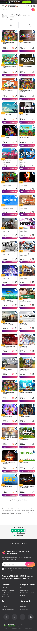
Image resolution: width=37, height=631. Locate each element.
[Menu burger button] (3, 6)
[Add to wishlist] (13, 48)
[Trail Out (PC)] (10, 432)
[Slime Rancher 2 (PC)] (10, 409)
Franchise (4, 606)
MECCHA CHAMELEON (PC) (26, 42)
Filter (9, 25)
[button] (34, 6)
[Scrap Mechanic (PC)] (27, 432)
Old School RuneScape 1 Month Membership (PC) (27, 487)
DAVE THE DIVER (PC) (7, 486)
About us (4, 587)
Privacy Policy (8, 570)
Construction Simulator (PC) (26, 277)
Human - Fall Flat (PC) (7, 369)
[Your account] (28, 6)
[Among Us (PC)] (10, 130)
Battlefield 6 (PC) (6, 323)
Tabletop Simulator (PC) (8, 90)
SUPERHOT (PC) (23, 183)
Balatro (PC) (23, 160)
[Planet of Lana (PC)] (10, 107)
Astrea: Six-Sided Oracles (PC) (9, 277)
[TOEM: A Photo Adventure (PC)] (10, 246)
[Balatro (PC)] (27, 153)
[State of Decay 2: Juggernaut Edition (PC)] (10, 455)
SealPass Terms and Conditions (7, 593)
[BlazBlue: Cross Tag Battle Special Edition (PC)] (27, 246)
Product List (5, 604)
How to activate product (27, 592)
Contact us (23, 595)
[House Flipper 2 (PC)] (27, 362)
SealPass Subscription (8, 609)
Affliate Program (24, 609)
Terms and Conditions (23, 568)
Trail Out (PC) (6, 439)
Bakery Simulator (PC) (25, 206)
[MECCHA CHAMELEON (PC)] (27, 35)
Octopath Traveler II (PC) (25, 416)
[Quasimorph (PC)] (27, 107)
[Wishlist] (31, 6)
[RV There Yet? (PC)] (27, 293)
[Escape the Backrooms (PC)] (27, 59)
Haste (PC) (22, 230)
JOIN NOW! (30, 564)
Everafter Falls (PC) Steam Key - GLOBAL (9, 67)
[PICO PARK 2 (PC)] (27, 455)
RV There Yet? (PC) (24, 300)
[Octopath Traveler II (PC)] (27, 409)
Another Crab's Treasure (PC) (26, 392)
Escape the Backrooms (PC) (26, 66)
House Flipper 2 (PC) (24, 369)
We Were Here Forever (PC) (9, 346)
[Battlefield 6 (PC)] (10, 316)
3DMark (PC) (23, 323)
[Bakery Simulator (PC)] (27, 200)
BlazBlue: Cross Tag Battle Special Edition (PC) (26, 253)
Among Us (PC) (6, 137)
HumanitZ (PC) (6, 230)
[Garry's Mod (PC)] (10, 200)
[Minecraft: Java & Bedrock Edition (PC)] (10, 35)
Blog (21, 604)
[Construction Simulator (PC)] (27, 270)
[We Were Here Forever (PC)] (10, 339)
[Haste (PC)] (27, 223)
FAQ (21, 587)
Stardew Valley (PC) (24, 137)
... (21, 500)
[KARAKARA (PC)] (27, 339)
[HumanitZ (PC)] (10, 223)
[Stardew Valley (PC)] (27, 130)
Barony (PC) (5, 183)
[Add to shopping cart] (15, 48)
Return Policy (24, 590)
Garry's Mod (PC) (6, 206)
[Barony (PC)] (10, 177)
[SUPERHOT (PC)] (27, 177)
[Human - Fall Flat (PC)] (10, 362)
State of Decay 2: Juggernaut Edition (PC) (9, 463)
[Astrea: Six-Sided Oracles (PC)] (10, 270)
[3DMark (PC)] (27, 316)
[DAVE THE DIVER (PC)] (10, 479)
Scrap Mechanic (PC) (24, 439)
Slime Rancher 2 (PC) (7, 416)
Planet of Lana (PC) (7, 114)
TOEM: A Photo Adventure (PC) (9, 253)
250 (25, 500)
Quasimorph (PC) (24, 114)
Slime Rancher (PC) (7, 160)
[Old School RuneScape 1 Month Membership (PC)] (27, 479)
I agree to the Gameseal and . (18, 569)
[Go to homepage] (11, 6)
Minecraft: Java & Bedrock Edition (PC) (8, 43)
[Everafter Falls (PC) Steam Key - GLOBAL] (10, 59)
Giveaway (23, 606)
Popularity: (27, 25)
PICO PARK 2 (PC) (24, 462)
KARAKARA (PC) (23, 346)
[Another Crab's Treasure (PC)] (27, 385)
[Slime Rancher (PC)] (10, 153)
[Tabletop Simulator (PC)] (10, 83)
